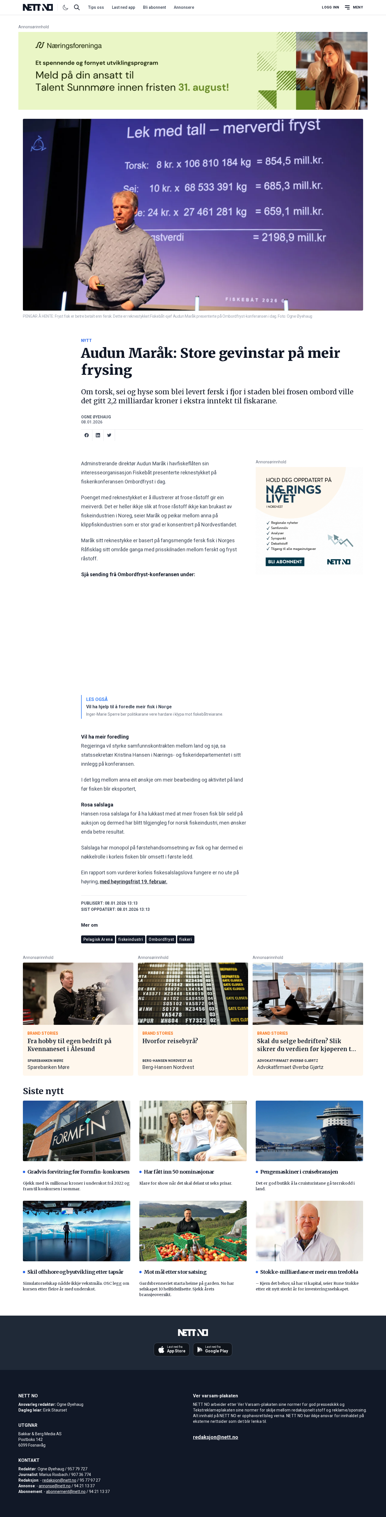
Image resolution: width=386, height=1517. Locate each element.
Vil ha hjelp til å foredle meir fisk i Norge (129, 706)
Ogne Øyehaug (96, 417)
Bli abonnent (154, 7)
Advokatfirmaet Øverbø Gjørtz (290, 1067)
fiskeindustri (130, 939)
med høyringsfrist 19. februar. (133, 882)
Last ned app (123, 7)
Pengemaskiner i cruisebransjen (299, 1172)
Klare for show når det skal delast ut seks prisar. (185, 1183)
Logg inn (330, 7)
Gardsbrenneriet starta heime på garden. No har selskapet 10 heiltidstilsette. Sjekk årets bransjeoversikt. (186, 1289)
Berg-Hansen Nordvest (168, 1067)
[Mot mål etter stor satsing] (193, 1231)
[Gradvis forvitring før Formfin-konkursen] (76, 1131)
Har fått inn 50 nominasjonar (179, 1172)
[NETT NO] (42, 7)
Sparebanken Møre (48, 1067)
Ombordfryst (161, 939)
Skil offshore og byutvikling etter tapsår (75, 1272)
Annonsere (184, 7)
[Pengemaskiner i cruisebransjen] (309, 1131)
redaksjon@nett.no (59, 1480)
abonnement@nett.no (66, 1491)
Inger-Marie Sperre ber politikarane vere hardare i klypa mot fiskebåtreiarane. (154, 714)
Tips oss (96, 7)
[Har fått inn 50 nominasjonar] (193, 1131)
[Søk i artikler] (76, 7)
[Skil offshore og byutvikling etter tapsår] (76, 1231)
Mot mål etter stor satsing (175, 1272)
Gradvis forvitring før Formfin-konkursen (78, 1172)
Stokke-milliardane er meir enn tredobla (309, 1272)
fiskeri (185, 939)
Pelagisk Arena (98, 939)
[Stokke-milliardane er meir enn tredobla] (309, 1231)
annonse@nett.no (55, 1486)
